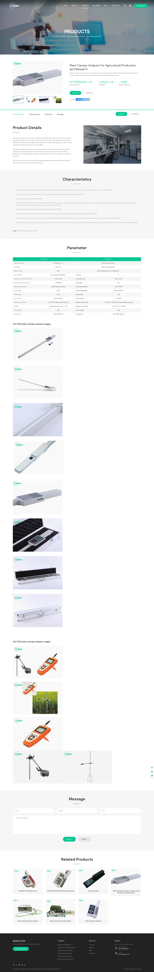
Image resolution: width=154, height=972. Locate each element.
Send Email (89, 93)
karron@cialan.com (124, 954)
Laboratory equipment (64, 945)
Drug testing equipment (65, 953)
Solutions (96, 5)
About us (74, 5)
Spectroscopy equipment (65, 950)
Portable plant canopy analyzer (27, 231)
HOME (65, 5)
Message (60, 114)
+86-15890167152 (123, 949)
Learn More (35, 886)
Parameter (48, 114)
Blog (105, 5)
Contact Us (92, 953)
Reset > (84, 839)
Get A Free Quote (20, 949)
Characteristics (34, 114)
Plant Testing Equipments (93, 36)
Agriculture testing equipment (76, 36)
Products (85, 5)
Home (57, 36)
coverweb (138, 969)
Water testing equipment (65, 956)
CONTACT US (116, 5)
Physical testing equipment (66, 959)
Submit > (69, 839)
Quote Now (75, 93)
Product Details (18, 114)
